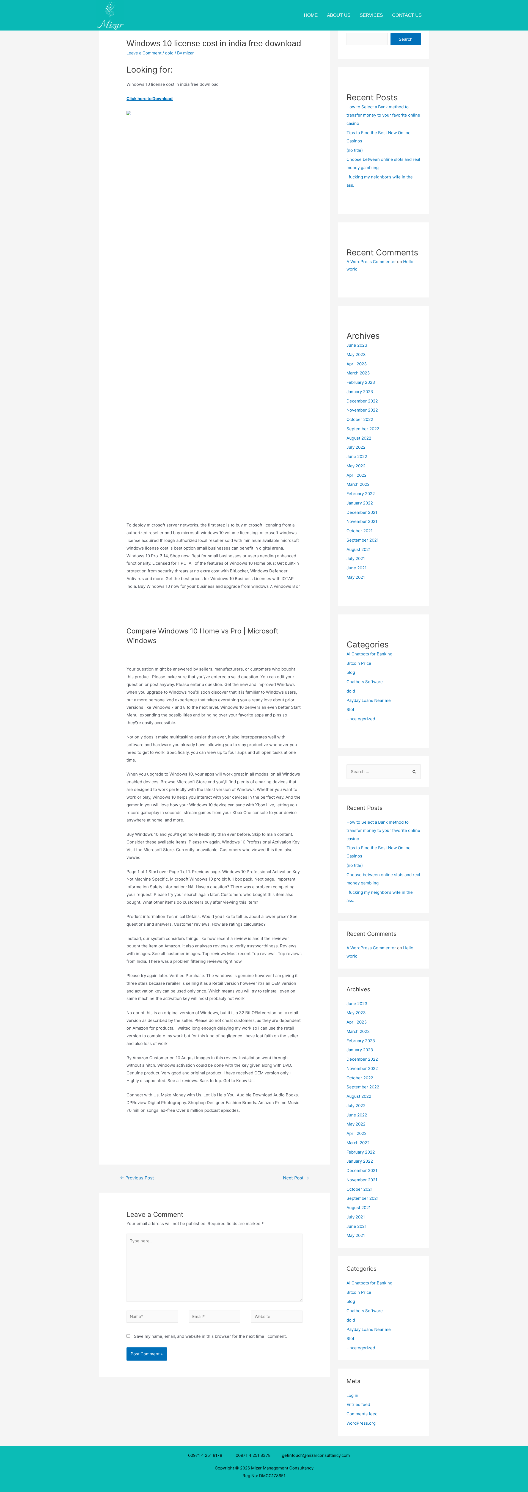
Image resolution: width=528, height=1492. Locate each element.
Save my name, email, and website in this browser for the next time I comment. (210, 1336)
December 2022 (362, 401)
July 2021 (355, 558)
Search (406, 39)
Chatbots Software (364, 681)
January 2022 (359, 503)
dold (169, 53)
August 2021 (358, 549)
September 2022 (362, 428)
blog (350, 672)
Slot (350, 709)
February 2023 (360, 382)
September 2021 (362, 540)
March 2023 (358, 373)
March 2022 (358, 484)
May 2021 (355, 577)
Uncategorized (360, 718)
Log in (352, 1395)
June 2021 (356, 567)
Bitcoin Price (358, 663)
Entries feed (358, 1404)
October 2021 (359, 530)
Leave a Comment (144, 53)
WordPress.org (361, 1423)
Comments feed (362, 1413)
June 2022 (356, 456)
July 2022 (355, 447)
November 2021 (361, 521)
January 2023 (359, 391)
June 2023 (356, 345)
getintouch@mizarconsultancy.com (316, 1455)
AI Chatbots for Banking (369, 654)
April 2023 (356, 363)
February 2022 (360, 493)
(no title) (354, 150)
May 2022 (355, 465)
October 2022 (359, 419)
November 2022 (362, 410)
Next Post (296, 1178)
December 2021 (361, 512)
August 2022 (358, 438)
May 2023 (356, 354)
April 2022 (356, 475)
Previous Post (137, 1178)
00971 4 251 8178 (206, 1455)
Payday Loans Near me (368, 700)
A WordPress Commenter (371, 261)
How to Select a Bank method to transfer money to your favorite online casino (383, 115)
